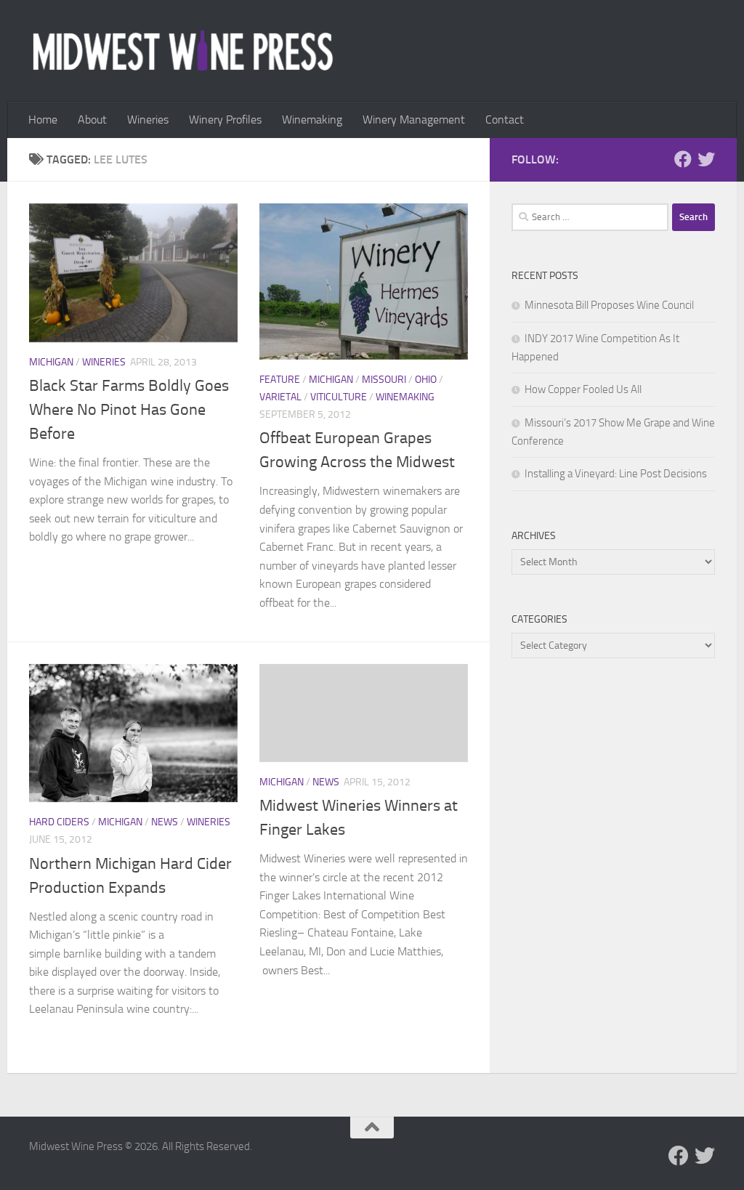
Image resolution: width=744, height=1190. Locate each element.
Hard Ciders (59, 822)
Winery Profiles (225, 119)
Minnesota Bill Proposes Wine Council (609, 305)
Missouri (384, 379)
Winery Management (414, 119)
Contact (504, 119)
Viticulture (338, 397)
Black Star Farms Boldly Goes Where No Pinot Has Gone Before (129, 409)
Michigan (51, 362)
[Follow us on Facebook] (683, 159)
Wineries (148, 119)
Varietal (280, 397)
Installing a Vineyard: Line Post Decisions (616, 473)
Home (42, 119)
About (92, 119)
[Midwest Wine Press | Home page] (182, 51)
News (164, 822)
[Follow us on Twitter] (706, 159)
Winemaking (312, 119)
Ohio (426, 379)
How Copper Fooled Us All (583, 389)
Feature (279, 379)
